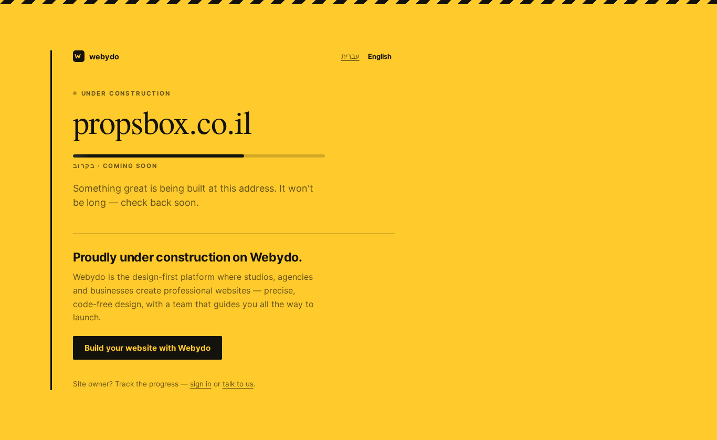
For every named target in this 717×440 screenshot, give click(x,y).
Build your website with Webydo (147, 348)
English (380, 56)
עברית (350, 56)
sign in (201, 384)
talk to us (238, 384)
